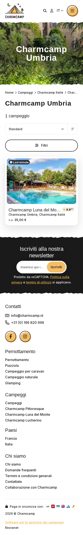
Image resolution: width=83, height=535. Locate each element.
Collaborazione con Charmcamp (31, 487)
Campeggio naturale (21, 377)
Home (9, 92)
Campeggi (25, 92)
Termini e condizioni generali (28, 476)
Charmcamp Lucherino (23, 420)
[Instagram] (25, 336)
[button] (45, 11)
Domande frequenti (20, 470)
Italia (9, 444)
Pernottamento (17, 360)
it (59, 10)
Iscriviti (56, 267)
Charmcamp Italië (50, 92)
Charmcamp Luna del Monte (27, 415)
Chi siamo (13, 464)
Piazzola (12, 366)
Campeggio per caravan (24, 371)
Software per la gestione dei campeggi (34, 522)
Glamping (12, 383)
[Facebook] (10, 336)
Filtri (44, 145)
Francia (11, 438)
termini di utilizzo (39, 282)
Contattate (13, 482)
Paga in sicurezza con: (26, 506)
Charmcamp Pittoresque (24, 409)
